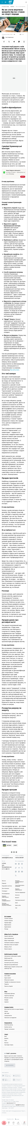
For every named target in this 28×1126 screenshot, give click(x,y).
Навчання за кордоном (10, 1017)
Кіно (5, 991)
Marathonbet (14, 370)
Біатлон (6, 1042)
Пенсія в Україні (8, 986)
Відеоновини (7, 924)
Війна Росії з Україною (11, 934)
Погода (6, 929)
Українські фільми (9, 995)
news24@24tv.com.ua (7, 857)
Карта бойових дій (9, 938)
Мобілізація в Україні (11, 954)
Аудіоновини (7, 927)
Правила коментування (18, 889)
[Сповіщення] (26, 2)
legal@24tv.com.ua (20, 1104)
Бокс (5, 1036)
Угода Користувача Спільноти (19, 886)
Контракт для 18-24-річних (11, 962)
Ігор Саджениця (9, 37)
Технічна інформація (20, 892)
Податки (6, 984)
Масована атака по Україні (11, 944)
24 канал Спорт (5, 6)
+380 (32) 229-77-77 (10, 1103)
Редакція (4, 883)
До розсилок (9, 1065)
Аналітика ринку (8, 1025)
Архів (16, 902)
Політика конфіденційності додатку (19, 881)
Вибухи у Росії (8, 946)
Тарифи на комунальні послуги (12, 982)
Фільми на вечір (8, 997)
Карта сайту (18, 905)
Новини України (8, 920)
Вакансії (17, 897)
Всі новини (7, 916)
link (15, 863)
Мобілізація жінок (9, 960)
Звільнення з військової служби (12, 956)
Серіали (6, 1002)
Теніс (5, 1040)
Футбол (12, 6)
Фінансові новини (9, 980)
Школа (6, 1011)
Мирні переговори (9, 940)
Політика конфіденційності (6, 900)
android (6, 1075)
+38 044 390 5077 (19, 857)
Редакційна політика (7, 885)
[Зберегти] (24, 41)
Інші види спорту (8, 1045)
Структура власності (20, 900)
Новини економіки (10, 973)
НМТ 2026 (6, 1013)
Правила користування (5, 897)
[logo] (10, 2)
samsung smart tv (17, 1079)
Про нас (4, 880)
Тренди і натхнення (9, 1029)
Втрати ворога (8, 949)
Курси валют (7, 977)
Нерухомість (8, 1023)
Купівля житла (8, 1027)
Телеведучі (4, 891)
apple (17, 1075)
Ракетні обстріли (8, 936)
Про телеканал (5, 888)
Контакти (17, 895)
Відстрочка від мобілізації (11, 964)
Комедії (6, 1000)
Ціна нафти (7, 975)
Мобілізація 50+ (8, 958)
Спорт (6, 1034)
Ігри (16, 907)
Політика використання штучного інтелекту (6, 904)
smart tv (6, 1079)
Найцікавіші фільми (9, 993)
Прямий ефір (7, 922)
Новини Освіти (8, 1007)
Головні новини (8, 918)
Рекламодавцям (5, 893)
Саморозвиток (8, 1015)
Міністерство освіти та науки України (13, 1009)
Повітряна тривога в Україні (11, 942)
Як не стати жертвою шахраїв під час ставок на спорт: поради (21, 6)
